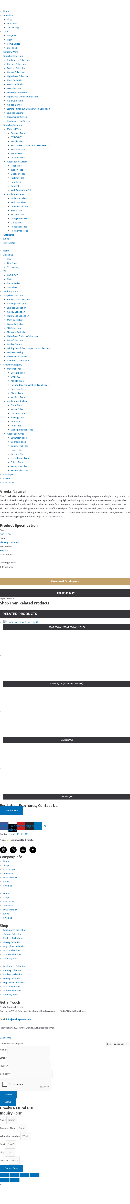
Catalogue (8, 235)
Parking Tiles (17, 178)
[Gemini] (32, 849)
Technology (13, 28)
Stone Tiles (17, 154)
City (2, 1152)
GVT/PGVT (12, 36)
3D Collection (14, 88)
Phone (4, 1066)
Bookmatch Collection (18, 60)
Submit (8, 1095)
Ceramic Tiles (18, 133)
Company (5, 1074)
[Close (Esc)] (34, 1175)
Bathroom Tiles (19, 198)
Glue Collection (15, 101)
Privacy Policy (10, 878)
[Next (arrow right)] (14, 1180)
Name (3, 1050)
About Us (8, 15)
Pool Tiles (16, 182)
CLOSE (8, 1102)
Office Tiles (17, 223)
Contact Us (9, 243)
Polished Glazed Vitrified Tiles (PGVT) (30, 146)
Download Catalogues (65, 581)
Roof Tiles (16, 186)
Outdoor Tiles (18, 174)
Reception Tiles (19, 227)
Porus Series (13, 44)
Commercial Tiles (19, 207)
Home (6, 11)
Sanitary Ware (10, 52)
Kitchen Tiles (18, 215)
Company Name (8, 1128)
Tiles (5, 32)
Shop (6, 865)
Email (3, 1058)
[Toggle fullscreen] (14, 1175)
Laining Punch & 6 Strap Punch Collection (28, 109)
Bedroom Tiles (18, 202)
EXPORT (7, 239)
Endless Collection (16, 68)
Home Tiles (17, 211)
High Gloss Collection (18, 76)
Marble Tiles (17, 142)
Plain (9, 40)
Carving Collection (16, 64)
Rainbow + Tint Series (18, 121)
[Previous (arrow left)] (4, 1180)
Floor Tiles (16, 166)
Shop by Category (12, 125)
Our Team (12, 23)
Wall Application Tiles (22, 190)
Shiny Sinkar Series (17, 117)
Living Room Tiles (20, 219)
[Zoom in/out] (4, 1175)
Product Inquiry (65, 593)
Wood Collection (15, 84)
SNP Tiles (12, 48)
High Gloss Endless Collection (22, 97)
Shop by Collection (13, 56)
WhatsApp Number (10, 1136)
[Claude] (23, 849)
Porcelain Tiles (18, 150)
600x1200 (5, 534)
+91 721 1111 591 (20, 834)
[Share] (24, 1175)
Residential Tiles (19, 231)
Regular (4, 551)
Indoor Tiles (17, 170)
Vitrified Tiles (18, 158)
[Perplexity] (13, 849)
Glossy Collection (16, 72)
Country (4, 1161)
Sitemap (7, 886)
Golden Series (14, 105)
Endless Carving (15, 113)
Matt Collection (15, 80)
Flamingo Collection (17, 93)
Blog (9, 19)
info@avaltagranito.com (18, 1019)
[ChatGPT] (3, 849)
